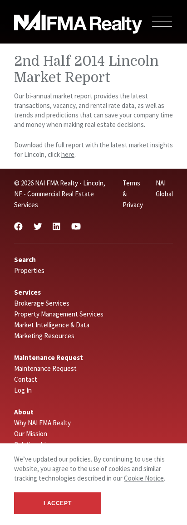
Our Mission (30, 433)
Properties (29, 270)
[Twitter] (38, 226)
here (67, 154)
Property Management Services (58, 314)
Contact (25, 379)
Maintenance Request (45, 368)
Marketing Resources (44, 335)
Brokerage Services (41, 303)
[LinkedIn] (56, 226)
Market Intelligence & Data (51, 325)
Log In (23, 390)
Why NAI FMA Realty (42, 422)
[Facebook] (18, 226)
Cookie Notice (144, 478)
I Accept (57, 503)
